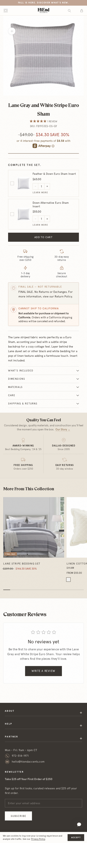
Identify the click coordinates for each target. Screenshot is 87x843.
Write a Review (43, 670)
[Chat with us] (79, 824)
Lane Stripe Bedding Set (21, 563)
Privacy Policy (38, 839)
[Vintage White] (68, 579)
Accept (76, 837)
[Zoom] (11, 31)
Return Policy (63, 296)
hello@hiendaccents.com (28, 761)
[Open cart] (81, 10)
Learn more (40, 192)
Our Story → (62, 429)
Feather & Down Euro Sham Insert (54, 173)
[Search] (69, 10)
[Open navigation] (6, 10)
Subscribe (18, 815)
